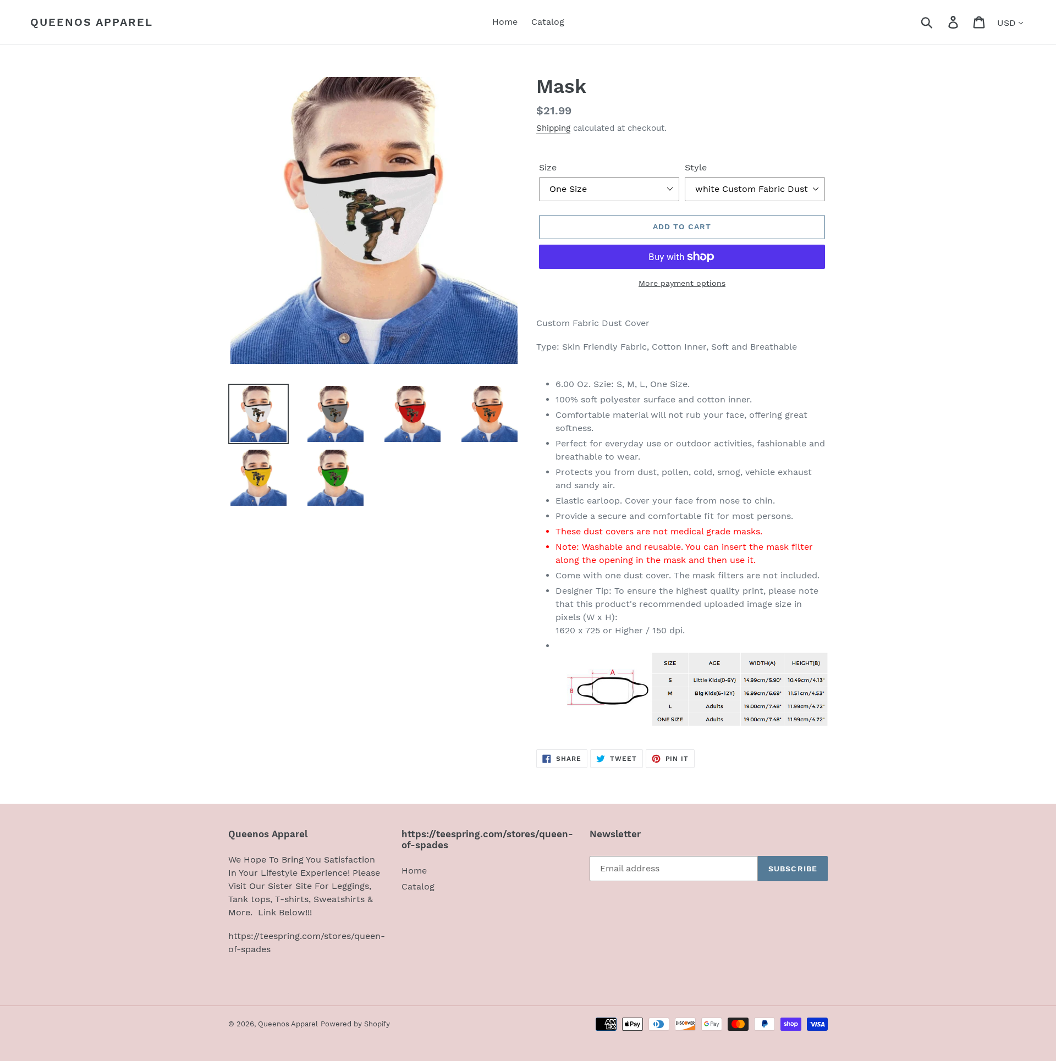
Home (414, 870)
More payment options (682, 283)
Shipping (553, 128)
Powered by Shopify (355, 1024)
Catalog (418, 886)
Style (696, 167)
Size (548, 167)
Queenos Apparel (91, 22)
